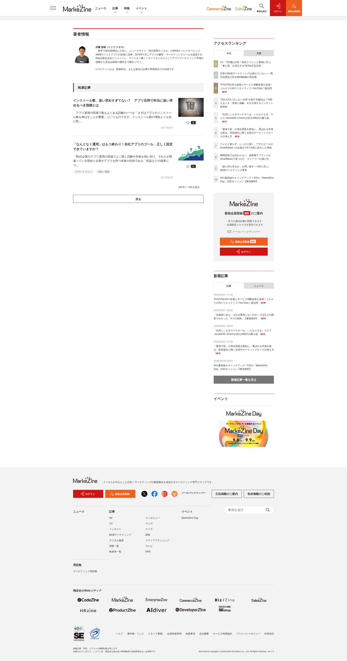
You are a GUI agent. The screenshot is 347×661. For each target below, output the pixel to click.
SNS (147, 551)
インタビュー (152, 517)
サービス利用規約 (222, 633)
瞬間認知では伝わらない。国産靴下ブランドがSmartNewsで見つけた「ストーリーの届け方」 (245, 156)
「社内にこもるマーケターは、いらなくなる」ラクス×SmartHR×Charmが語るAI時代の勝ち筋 (246, 115)
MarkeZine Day (190, 517)
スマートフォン (83, 171)
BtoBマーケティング (120, 534)
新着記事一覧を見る (243, 379)
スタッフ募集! (155, 633)
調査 (147, 534)
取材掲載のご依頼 (259, 494)
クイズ (149, 529)
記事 (115, 8)
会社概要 (204, 633)
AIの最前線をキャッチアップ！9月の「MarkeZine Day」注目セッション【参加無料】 (247, 179)
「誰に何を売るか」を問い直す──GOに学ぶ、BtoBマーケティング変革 (245, 168)
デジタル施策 (116, 540)
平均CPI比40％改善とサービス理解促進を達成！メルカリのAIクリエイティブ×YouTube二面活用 (246, 86)
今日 (229, 53)
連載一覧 (114, 545)
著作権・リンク (135, 633)
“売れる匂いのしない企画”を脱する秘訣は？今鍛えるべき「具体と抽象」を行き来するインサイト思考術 (246, 103)
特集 (127, 8)
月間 (258, 53)
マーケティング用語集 (85, 571)
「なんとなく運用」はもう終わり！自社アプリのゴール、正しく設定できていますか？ (123, 146)
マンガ (149, 523)
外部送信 (269, 633)
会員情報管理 (174, 633)
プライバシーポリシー (248, 633)
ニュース (100, 8)
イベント (141, 8)
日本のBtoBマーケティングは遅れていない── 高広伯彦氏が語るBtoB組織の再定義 (246, 74)
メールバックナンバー (246, 231)
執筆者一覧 (115, 551)
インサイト (115, 529)
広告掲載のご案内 (226, 494)
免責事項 (190, 633)
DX (110, 517)
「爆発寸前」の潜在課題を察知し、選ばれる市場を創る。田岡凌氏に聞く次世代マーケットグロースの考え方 (246, 132)
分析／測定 (104, 171)
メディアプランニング (157, 540)
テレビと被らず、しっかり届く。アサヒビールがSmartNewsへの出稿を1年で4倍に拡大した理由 (246, 145)
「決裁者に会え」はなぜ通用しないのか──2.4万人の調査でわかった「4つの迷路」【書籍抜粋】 (244, 316)
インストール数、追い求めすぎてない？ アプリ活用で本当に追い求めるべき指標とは (123, 102)
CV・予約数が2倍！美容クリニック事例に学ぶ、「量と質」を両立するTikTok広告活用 (246, 63)
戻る (138, 199)
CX (111, 523)
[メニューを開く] (53, 8)
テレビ (149, 545)
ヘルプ (119, 633)
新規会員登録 (245, 241)
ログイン (246, 251)
